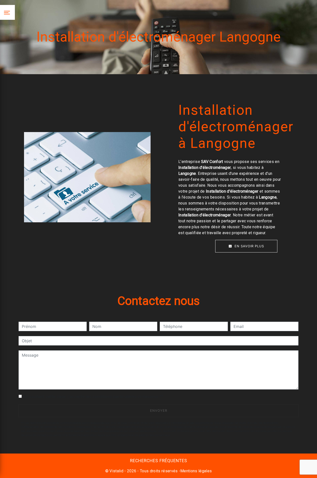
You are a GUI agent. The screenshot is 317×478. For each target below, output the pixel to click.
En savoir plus (248, 246)
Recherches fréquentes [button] (158, 460)
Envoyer (158, 410)
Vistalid (116, 471)
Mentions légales (196, 471)
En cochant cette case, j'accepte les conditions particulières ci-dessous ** (93, 396)
